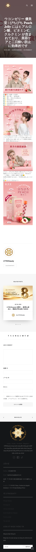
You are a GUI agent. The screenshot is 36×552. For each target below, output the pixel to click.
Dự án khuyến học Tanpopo (10, 513)
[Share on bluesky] (23, 336)
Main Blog (18, 417)
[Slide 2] (18, 324)
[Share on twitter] (11, 336)
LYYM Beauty (28, 50)
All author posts (10, 265)
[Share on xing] (25, 336)
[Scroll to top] (32, 548)
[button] (32, 5)
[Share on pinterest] (15, 336)
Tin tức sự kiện (7, 517)
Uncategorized (17, 50)
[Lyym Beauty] (8, 5)
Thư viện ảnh (6, 521)
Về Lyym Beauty (7, 501)
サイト (5, 387)
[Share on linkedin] (18, 336)
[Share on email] (27, 336)
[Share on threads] (13, 336)
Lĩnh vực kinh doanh (8, 509)
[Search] (26, 5)
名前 (5, 368)
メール (6, 377)
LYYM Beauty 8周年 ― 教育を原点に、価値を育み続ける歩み (18, 308)
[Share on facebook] (8, 336)
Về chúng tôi (6, 505)
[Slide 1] (16, 324)
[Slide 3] (20, 324)
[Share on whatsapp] (20, 336)
